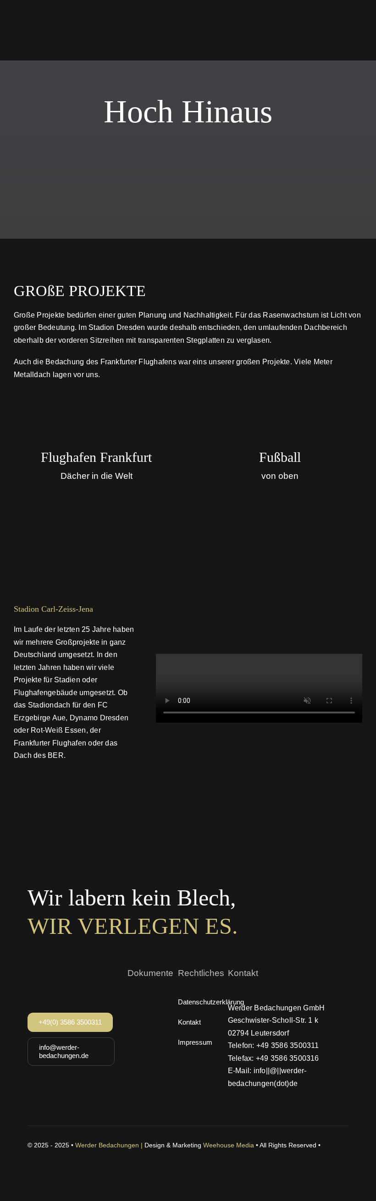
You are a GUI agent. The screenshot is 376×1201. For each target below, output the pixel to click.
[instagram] (47, 1155)
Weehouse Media (228, 1145)
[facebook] (31, 1155)
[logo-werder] (64, 13)
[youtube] (64, 1155)
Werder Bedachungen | (109, 1145)
